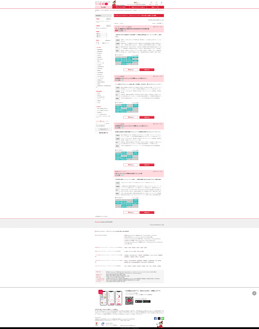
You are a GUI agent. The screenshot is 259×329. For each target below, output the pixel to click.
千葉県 (129, 247)
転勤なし (99, 61)
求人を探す (103, 7)
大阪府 (142, 247)
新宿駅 (107, 275)
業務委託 (99, 100)
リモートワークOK (153, 255)
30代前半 (114, 281)
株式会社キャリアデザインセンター (105, 320)
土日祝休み (99, 64)
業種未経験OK (99, 51)
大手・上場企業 (158, 260)
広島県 (145, 247)
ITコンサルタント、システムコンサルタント (153, 238)
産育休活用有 (99, 68)
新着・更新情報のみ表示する (102, 108)
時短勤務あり (99, 80)
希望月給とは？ (108, 40)
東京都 (126, 247)
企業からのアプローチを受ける (138, 7)
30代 (122, 281)
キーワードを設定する (100, 125)
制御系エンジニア (142, 242)
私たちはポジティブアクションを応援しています (127, 325)
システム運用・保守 (128, 243)
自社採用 (128, 320)
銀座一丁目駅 (126, 275)
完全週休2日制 (151, 260)
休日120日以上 (100, 74)
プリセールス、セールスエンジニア (131, 242)
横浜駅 (118, 275)
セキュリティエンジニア (140, 240)
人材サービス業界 (140, 251)
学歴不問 (99, 55)
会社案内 (121, 320)
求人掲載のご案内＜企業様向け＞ (140, 4)
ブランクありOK (100, 78)
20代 (107, 281)
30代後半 (110, 281)
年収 (98, 43)
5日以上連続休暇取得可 (136, 262)
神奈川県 (133, 247)
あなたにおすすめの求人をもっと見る (157, 224)
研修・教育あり (100, 59)
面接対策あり (99, 112)
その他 (98, 102)
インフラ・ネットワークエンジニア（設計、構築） (147, 271)
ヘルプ (128, 4)
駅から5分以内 (144, 262)
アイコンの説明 (135, 55)
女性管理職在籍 (100, 72)
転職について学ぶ (155, 7)
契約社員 (99, 95)
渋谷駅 (110, 275)
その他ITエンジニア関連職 (129, 240)
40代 (124, 281)
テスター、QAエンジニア (150, 240)
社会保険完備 (139, 260)
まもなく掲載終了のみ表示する (102, 110)
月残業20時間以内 (100, 66)
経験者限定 (99, 57)
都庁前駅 (122, 275)
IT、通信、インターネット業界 (130, 251)
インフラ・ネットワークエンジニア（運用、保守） (134, 238)
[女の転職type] (97, 320)
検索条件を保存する (103, 129)
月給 (98, 42)
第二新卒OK (99, 53)
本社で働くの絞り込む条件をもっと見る (156, 19)
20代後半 (118, 281)
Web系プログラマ (139, 235)
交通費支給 (145, 260)
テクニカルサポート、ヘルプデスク (150, 235)
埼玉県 (138, 247)
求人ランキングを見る (121, 7)
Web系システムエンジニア (129, 235)
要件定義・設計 (127, 262)
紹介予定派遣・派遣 (100, 97)
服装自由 (99, 70)
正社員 (98, 93)
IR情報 (125, 320)
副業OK (98, 83)
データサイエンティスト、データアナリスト (155, 242)
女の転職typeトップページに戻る (101, 216)
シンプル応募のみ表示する (102, 114)
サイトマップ (132, 4)
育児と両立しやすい (100, 76)
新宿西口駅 (114, 275)
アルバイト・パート (100, 98)
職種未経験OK (99, 49)
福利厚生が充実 (151, 262)
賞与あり (126, 260)
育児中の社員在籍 (132, 260)
